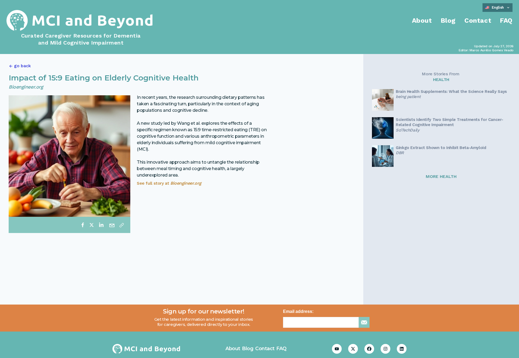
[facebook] (83, 225)
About (422, 20)
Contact (477, 20)
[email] (112, 225)
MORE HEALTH (441, 176)
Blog (448, 20)
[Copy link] (121, 225)
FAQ (506, 20)
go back (22, 65)
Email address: (298, 311)
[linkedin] (101, 225)
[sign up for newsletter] (364, 322)
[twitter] (92, 225)
